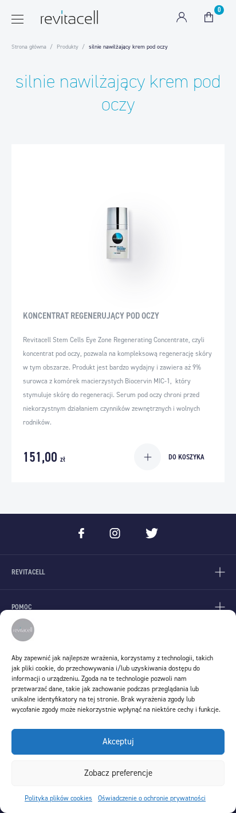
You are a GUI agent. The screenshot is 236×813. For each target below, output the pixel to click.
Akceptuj (118, 741)
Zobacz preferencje (118, 773)
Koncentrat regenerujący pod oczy (91, 316)
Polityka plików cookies (58, 798)
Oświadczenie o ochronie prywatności (152, 798)
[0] (208, 17)
